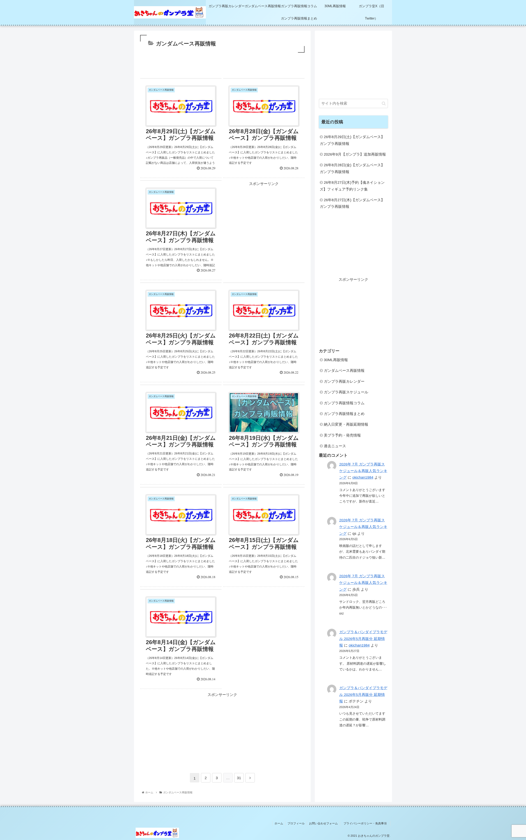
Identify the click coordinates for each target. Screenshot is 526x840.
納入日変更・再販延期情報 (346, 424)
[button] (383, 103)
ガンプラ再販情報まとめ (344, 414)
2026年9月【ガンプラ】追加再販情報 (355, 154)
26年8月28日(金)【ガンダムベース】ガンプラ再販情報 (352, 168)
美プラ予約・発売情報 (342, 435)
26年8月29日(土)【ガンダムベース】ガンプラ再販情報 (352, 140)
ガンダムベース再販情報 (344, 371)
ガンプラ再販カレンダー (344, 381)
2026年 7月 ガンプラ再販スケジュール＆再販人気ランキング (363, 471)
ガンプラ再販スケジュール (346, 392)
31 (239, 778)
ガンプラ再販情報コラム (344, 403)
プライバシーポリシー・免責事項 (367, 823)
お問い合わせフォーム (323, 823)
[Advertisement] (222, 67)
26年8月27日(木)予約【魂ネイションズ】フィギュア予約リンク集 (352, 185)
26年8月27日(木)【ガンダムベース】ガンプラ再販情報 (352, 203)
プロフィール (296, 823)
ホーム (279, 823)
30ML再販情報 (336, 360)
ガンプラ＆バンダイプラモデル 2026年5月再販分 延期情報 (363, 638)
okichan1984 (362, 477)
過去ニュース (335, 446)
